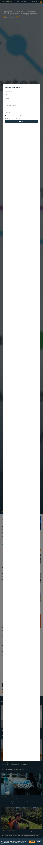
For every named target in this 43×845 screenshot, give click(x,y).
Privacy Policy (22, 119)
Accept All (32, 841)
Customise (38, 841)
